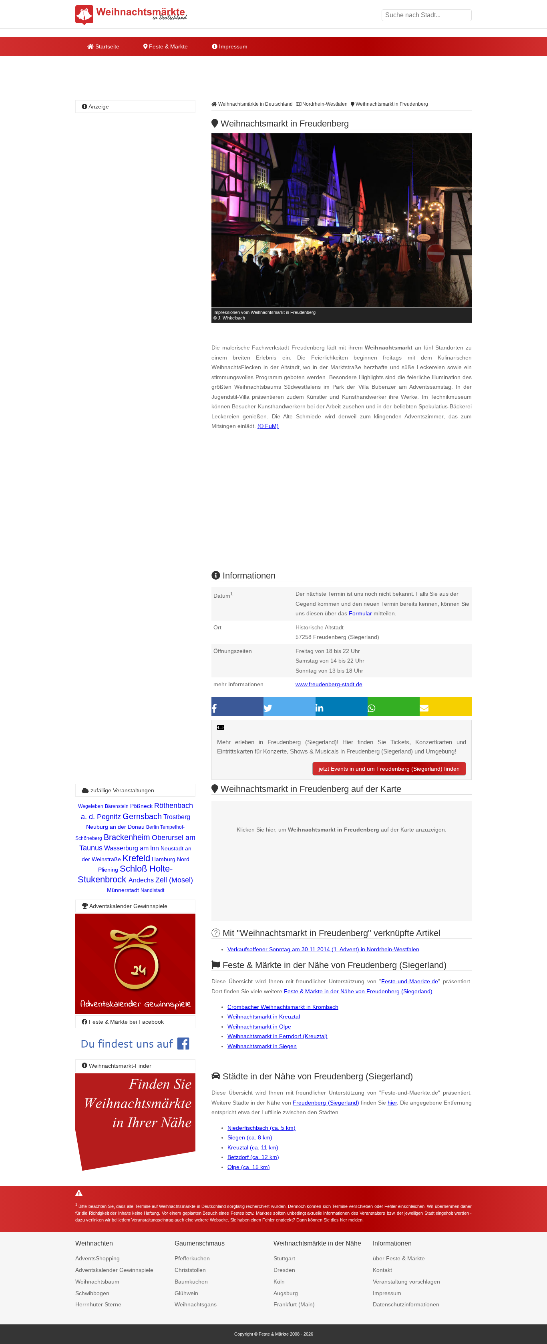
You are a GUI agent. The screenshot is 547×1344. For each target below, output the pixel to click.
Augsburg (286, 1293)
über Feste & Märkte (399, 1258)
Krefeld (136, 858)
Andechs (141, 880)
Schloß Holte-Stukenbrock (125, 874)
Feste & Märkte (167, 46)
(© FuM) (268, 426)
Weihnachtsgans (196, 1304)
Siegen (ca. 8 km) (249, 1137)
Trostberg (176, 817)
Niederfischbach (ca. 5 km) (261, 1128)
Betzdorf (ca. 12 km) (253, 1157)
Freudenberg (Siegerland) (326, 1102)
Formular (360, 613)
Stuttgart (284, 1258)
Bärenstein (117, 806)
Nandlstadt (152, 890)
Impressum (232, 46)
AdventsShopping (97, 1258)
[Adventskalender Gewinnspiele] (135, 1011)
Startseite (106, 46)
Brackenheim (127, 837)
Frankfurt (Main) (294, 1304)
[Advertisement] (341, 507)
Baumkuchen (191, 1281)
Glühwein (186, 1293)
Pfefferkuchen (192, 1258)
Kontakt (382, 1270)
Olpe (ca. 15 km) (248, 1167)
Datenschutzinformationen (406, 1304)
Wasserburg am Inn (131, 848)
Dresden (284, 1270)
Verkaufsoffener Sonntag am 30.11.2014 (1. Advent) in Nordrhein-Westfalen (323, 949)
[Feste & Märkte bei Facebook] (135, 1055)
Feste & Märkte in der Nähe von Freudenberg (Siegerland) (358, 991)
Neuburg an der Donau (115, 827)
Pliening (108, 869)
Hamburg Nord (170, 859)
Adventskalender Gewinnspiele (114, 1270)
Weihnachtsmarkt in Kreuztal (263, 1016)
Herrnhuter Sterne (98, 1304)
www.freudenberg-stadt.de (329, 684)
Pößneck (141, 806)
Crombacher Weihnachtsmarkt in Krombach (282, 1007)
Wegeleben (90, 806)
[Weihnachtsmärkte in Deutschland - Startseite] (131, 15)
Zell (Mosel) (174, 880)
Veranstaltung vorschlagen (406, 1281)
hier (392, 1102)
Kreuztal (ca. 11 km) (252, 1147)
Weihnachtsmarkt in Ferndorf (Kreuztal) (277, 1036)
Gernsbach (142, 816)
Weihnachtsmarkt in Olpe (259, 1026)
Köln (279, 1281)
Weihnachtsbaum (97, 1281)
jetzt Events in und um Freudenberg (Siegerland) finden (389, 768)
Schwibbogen (92, 1293)
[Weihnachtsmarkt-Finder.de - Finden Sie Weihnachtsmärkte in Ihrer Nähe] (135, 1171)
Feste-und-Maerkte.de (409, 981)
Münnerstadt (123, 890)
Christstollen (190, 1270)
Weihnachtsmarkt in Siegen (262, 1046)
